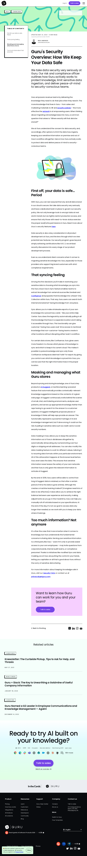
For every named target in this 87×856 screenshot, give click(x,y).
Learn (23, 804)
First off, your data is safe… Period (15, 34)
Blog (22, 819)
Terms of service (12, 846)
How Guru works (10, 807)
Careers (55, 804)
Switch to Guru (57, 817)
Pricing (7, 804)
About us (55, 807)
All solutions (9, 816)
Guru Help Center (42, 804)
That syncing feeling (13, 39)
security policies (64, 108)
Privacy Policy (19, 852)
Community (25, 816)
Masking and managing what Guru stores (15, 45)
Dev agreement (26, 846)
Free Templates (57, 820)
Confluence (36, 296)
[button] (83, 3)
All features (9, 813)
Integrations (9, 810)
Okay (29, 850)
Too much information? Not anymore (15, 51)
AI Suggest (45, 387)
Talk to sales (74, 3)
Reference (24, 810)
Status (38, 807)
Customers (24, 807)
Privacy (38, 846)
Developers (25, 813)
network (46, 111)
